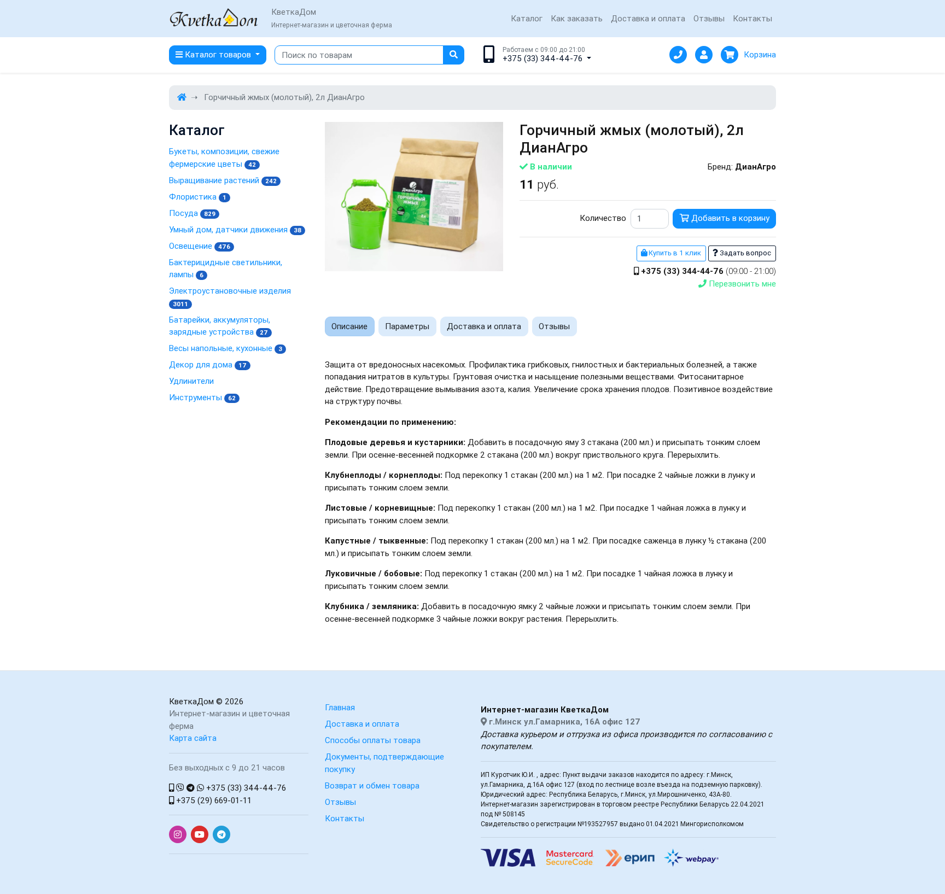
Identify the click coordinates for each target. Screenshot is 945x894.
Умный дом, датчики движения (235, 229)
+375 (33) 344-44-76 (245, 787)
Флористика (197, 196)
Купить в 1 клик (674, 253)
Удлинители (191, 381)
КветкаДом (191, 701)
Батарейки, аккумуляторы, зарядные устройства (219, 325)
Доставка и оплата (648, 18)
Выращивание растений (223, 180)
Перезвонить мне (741, 283)
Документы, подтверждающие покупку (384, 762)
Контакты (752, 18)
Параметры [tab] (407, 326)
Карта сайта (193, 738)
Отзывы (709, 18)
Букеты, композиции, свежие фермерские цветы (224, 157)
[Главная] (181, 97)
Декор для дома (208, 364)
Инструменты (202, 397)
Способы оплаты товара (373, 740)
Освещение (199, 246)
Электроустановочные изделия (230, 296)
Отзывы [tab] (554, 326)
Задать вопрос (744, 253)
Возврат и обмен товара (372, 785)
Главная (340, 707)
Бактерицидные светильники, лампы (225, 268)
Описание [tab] (349, 326)
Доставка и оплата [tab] (484, 326)
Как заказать (577, 18)
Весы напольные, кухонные (225, 348)
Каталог (526, 18)
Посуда (192, 213)
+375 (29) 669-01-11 (213, 800)
